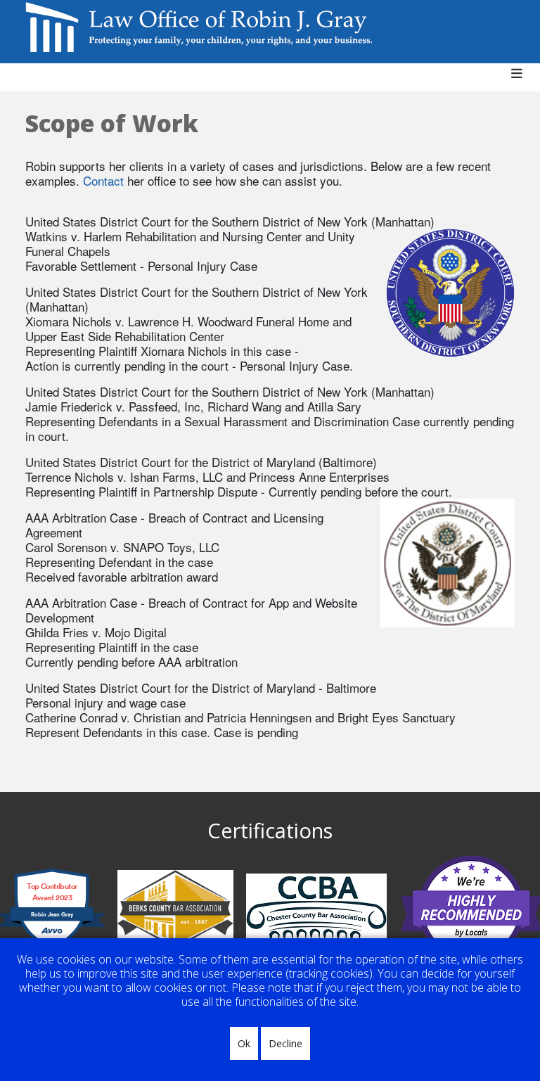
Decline (285, 1043)
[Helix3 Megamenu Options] (522, 80)
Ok (244, 1043)
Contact (103, 180)
